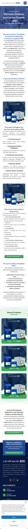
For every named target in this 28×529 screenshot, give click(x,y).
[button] (26, 502)
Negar (14, 521)
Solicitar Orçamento (13, 256)
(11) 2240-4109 (11, 490)
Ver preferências (14, 525)
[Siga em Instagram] (10, 480)
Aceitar (14, 517)
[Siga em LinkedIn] (17, 480)
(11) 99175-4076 (11, 495)
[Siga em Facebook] (14, 480)
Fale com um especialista (13, 453)
